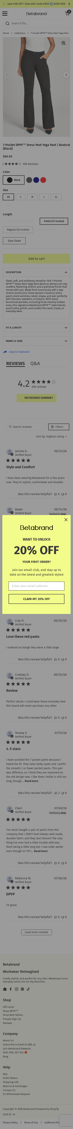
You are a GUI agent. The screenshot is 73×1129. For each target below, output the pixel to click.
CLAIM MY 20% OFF (36, 599)
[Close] (66, 519)
